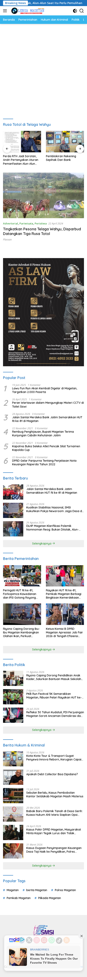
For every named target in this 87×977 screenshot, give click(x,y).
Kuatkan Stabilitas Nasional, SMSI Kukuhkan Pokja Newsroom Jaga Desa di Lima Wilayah (54, 509)
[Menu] (5, 10)
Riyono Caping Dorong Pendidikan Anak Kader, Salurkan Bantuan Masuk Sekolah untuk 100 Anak (53, 677)
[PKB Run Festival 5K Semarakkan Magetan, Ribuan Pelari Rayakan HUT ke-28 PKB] (13, 696)
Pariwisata (26, 223)
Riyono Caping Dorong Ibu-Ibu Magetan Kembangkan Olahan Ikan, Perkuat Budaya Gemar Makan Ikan (21, 632)
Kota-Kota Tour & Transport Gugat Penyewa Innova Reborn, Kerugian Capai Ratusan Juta (53, 757)
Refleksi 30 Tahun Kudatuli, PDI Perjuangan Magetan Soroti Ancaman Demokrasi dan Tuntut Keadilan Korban (55, 714)
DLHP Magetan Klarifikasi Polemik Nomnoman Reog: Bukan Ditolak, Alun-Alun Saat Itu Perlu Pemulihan (52, 527)
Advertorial (10, 223)
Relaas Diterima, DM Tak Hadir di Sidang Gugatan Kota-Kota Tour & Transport (62, 160)
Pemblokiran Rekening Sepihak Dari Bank (18, 158)
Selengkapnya (42, 543)
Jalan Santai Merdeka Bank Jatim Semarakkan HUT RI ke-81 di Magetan (47, 419)
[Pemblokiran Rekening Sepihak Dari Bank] (22, 141)
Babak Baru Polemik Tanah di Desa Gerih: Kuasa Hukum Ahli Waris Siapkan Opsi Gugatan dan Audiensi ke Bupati (54, 813)
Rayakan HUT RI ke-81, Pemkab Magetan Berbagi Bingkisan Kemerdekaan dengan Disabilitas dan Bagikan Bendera (63, 594)
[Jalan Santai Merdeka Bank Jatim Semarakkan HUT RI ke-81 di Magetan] (13, 492)
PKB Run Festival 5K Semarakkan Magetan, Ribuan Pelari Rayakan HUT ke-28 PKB (54, 695)
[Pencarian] (81, 10)
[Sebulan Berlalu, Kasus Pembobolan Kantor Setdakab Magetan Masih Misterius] (13, 795)
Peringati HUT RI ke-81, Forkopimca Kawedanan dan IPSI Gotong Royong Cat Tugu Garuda (19, 594)
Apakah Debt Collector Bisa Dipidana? (52, 774)
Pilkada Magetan (49, 898)
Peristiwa (41, 223)
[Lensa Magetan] (27, 10)
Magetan (13, 890)
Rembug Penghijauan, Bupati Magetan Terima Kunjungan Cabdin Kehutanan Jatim (43, 433)
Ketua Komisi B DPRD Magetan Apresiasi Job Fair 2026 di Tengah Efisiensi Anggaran (64, 632)
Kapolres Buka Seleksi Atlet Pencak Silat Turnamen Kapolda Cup (46, 448)
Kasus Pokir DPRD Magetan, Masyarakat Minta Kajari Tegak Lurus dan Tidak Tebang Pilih (53, 831)
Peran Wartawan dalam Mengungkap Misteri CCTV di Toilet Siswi (48, 404)
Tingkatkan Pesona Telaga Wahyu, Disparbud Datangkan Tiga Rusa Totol (42, 231)
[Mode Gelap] (75, 10)
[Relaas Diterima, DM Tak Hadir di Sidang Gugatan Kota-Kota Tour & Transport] (65, 141)
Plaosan (7, 239)
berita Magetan (36, 890)
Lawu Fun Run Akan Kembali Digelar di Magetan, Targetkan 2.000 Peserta (44, 390)
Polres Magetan (65, 890)
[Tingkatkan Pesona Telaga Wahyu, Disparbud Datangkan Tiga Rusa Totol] (43, 195)
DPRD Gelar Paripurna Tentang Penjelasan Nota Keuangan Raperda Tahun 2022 (44, 462)
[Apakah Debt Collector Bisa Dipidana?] (13, 777)
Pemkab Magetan (19, 898)
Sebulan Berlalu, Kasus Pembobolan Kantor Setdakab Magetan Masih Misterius (54, 794)
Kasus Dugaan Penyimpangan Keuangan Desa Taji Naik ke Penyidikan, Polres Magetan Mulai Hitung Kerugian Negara (54, 849)
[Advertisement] (43, 69)
